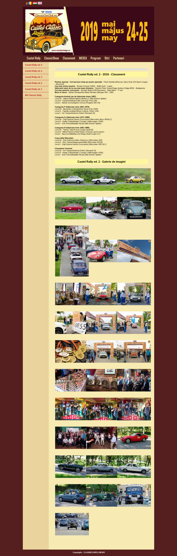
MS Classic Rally (33, 95)
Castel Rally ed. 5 (33, 65)
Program (96, 58)
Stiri (107, 58)
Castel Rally (33, 58)
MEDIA (83, 58)
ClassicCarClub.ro (94, 552)
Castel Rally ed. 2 (33, 83)
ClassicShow (51, 58)
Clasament (69, 58)
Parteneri (118, 58)
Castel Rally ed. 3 (33, 77)
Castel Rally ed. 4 (33, 71)
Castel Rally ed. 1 (33, 89)
